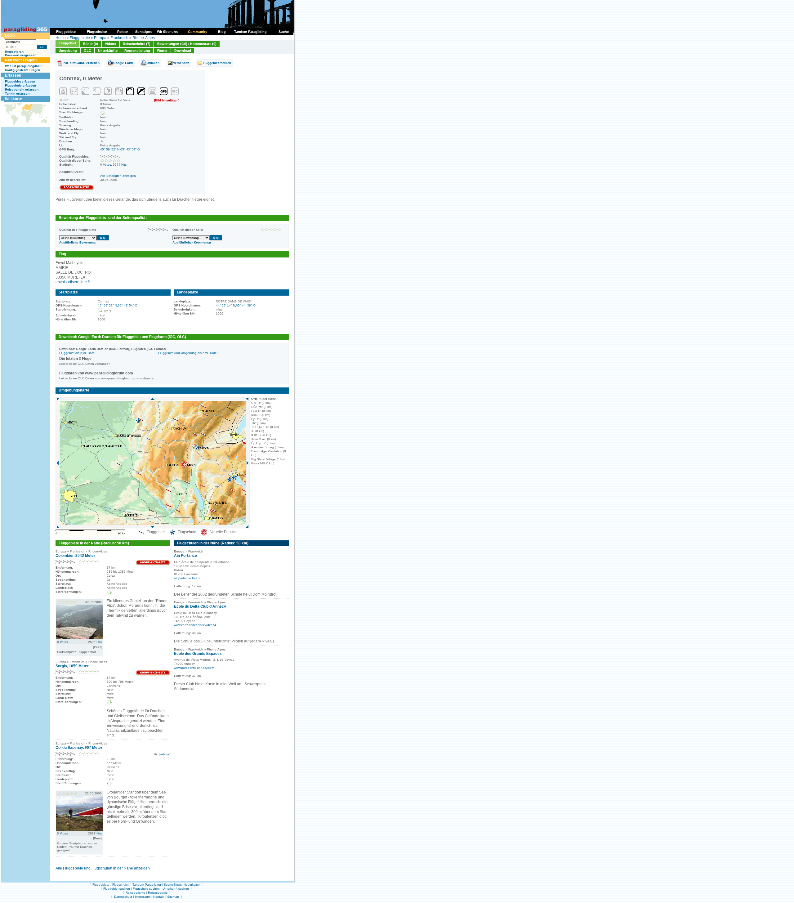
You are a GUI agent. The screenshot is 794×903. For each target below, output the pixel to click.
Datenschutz (123, 896)
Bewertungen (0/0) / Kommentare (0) (186, 44)
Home (61, 38)
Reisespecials (157, 892)
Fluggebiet (67, 43)
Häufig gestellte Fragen (22, 70)
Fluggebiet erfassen (20, 81)
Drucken (153, 63)
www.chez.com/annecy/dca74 (195, 625)
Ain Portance (185, 555)
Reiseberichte (135, 892)
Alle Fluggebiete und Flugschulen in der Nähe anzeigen (103, 868)
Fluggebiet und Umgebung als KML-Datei (187, 353)
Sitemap (173, 896)
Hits (124, 164)
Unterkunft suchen (176, 888)
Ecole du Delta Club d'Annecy (200, 606)
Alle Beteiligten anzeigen (118, 175)
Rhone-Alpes (143, 38)
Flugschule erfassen (20, 85)
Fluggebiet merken (217, 63)
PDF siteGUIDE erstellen (81, 63)
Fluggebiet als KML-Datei (77, 353)
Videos (110, 44)
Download (182, 50)
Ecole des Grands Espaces (198, 653)
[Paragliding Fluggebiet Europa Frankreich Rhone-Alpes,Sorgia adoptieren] (153, 674)
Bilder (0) (90, 44)
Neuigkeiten (192, 884)
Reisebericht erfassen (21, 89)
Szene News (173, 884)
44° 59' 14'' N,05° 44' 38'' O (236, 305)
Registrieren (14, 51)
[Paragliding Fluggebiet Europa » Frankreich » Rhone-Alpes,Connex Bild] (79, 638)
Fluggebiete (80, 38)
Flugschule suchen (146, 888)
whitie (164, 754)
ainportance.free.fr (187, 578)
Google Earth (123, 63)
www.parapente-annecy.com (194, 667)
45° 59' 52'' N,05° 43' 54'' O (120, 149)
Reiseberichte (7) (136, 44)
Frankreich (119, 38)
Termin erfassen (17, 93)
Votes (107, 164)
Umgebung (68, 50)
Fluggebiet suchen (116, 888)
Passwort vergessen (20, 55)
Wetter (162, 50)
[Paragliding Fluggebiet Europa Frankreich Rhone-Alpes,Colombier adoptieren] (153, 564)
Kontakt (158, 896)
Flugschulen (121, 884)
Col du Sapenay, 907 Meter (79, 747)
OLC (87, 50)
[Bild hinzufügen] (166, 100)
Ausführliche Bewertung (77, 242)
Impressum (142, 896)
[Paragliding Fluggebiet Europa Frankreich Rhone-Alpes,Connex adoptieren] (76, 189)
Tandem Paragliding (146, 884)
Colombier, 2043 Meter (75, 555)
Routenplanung (137, 50)
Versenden (181, 63)
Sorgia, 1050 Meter (72, 666)
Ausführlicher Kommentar (191, 242)
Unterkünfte (108, 50)
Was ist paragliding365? (23, 66)
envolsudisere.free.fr (73, 282)
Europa (100, 38)
